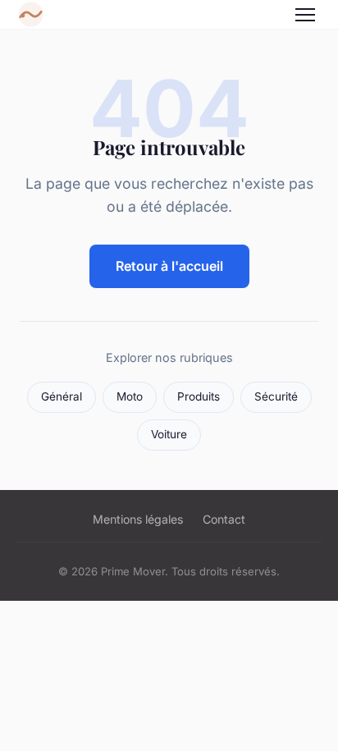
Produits (198, 396)
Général (61, 396)
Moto (129, 396)
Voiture (169, 434)
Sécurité (276, 396)
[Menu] (305, 15)
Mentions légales (138, 519)
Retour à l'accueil (169, 266)
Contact (224, 519)
